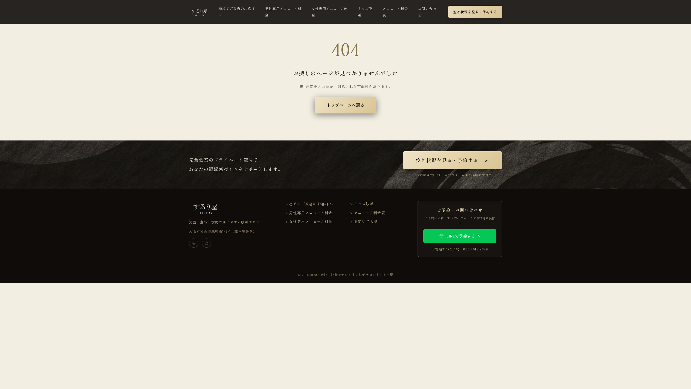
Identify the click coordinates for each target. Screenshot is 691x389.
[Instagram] (206, 243)
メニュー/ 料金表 (395, 12)
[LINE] (193, 243)
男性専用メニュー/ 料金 (283, 12)
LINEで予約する (463, 236)
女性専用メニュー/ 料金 (329, 12)
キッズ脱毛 (365, 12)
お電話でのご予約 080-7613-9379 (460, 249)
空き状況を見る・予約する (475, 11)
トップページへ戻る (345, 105)
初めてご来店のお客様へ (236, 12)
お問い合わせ (427, 12)
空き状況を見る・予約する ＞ (452, 160)
